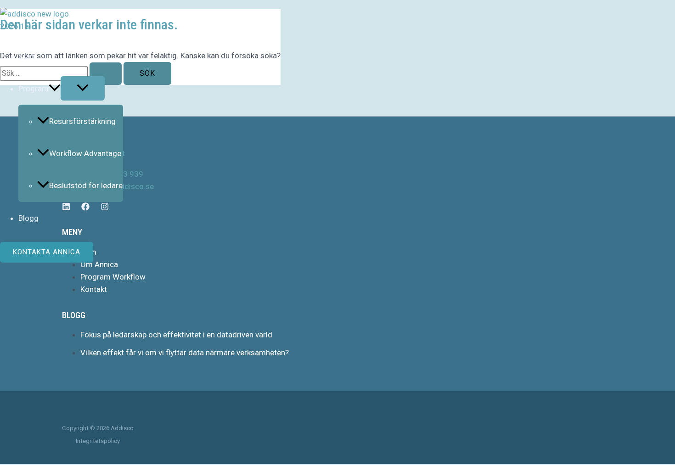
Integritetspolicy (98, 440)
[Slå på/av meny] (83, 88)
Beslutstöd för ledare (86, 185)
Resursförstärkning (82, 121)
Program (33, 88)
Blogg (28, 218)
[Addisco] (43, 26)
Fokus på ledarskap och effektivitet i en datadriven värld (176, 334)
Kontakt (93, 289)
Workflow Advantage (85, 153)
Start (26, 56)
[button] (55, 88)
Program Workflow (113, 276)
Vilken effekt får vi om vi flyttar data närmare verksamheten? (184, 352)
